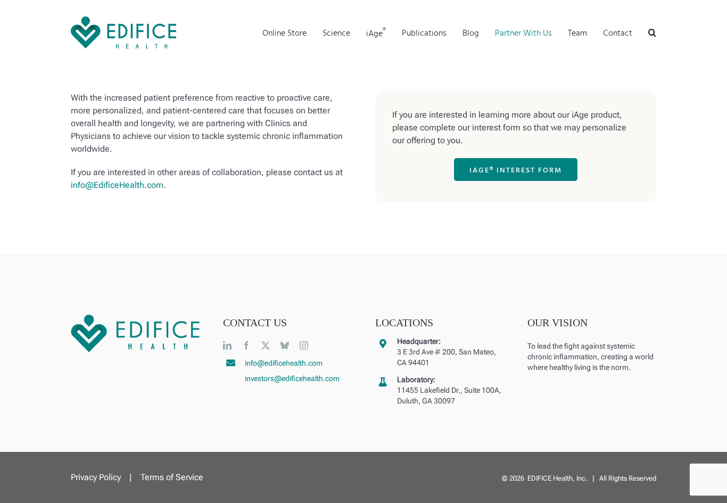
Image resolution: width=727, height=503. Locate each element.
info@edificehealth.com (284, 363)
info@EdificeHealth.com (117, 185)
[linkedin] (227, 345)
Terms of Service (172, 477)
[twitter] (265, 345)
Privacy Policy (96, 477)
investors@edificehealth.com (292, 378)
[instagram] (304, 345)
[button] (652, 32)
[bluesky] (284, 345)
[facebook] (246, 345)
